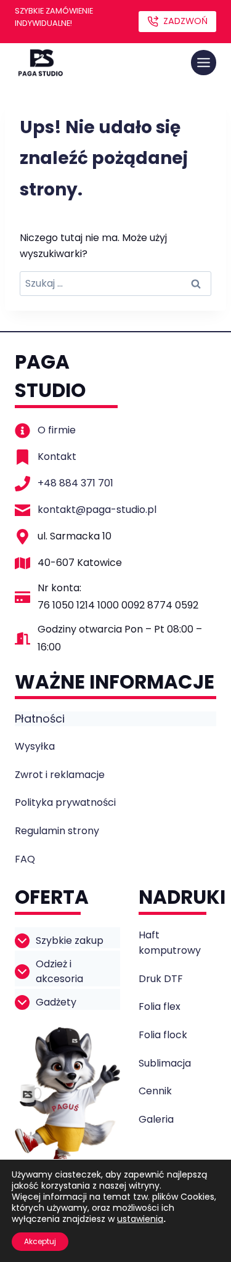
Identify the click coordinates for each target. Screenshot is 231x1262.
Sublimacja (165, 1063)
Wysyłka (35, 746)
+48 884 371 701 (75, 483)
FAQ (25, 859)
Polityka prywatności (65, 802)
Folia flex (159, 1006)
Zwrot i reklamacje (60, 775)
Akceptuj (40, 1241)
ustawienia (140, 1218)
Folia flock (163, 1035)
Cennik (155, 1091)
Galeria (156, 1119)
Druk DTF (161, 979)
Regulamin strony (57, 831)
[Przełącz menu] (203, 62)
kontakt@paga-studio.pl (97, 509)
